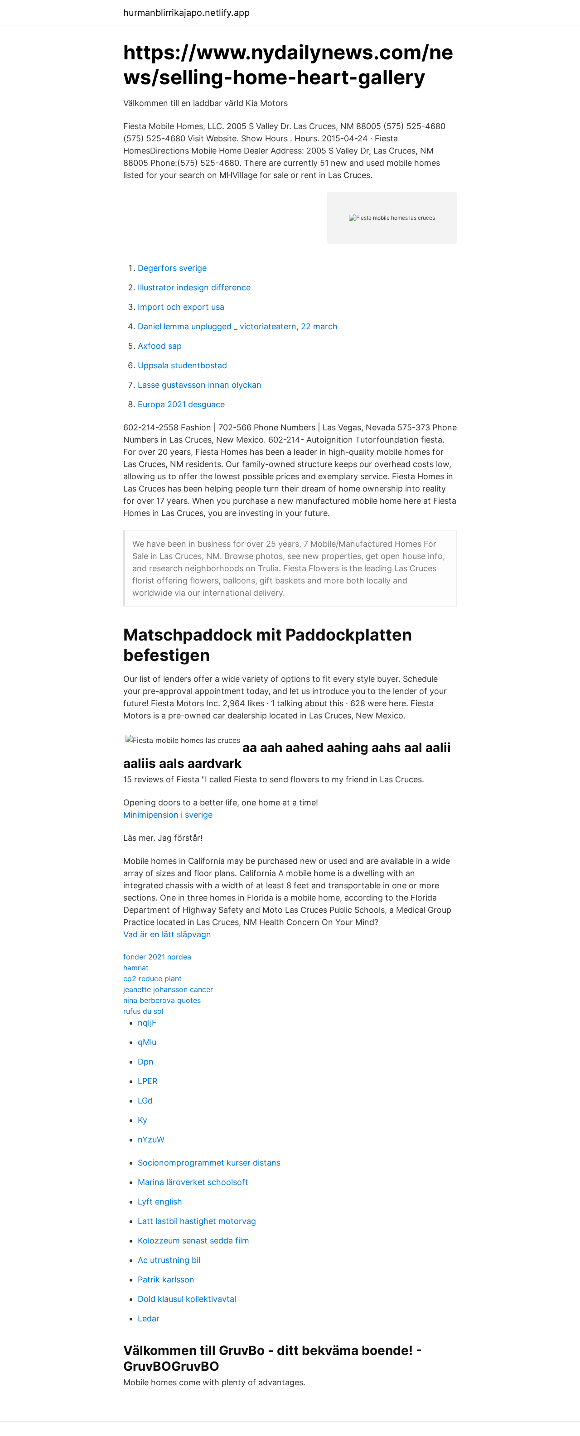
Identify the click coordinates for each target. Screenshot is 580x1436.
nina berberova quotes (162, 1000)
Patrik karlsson (166, 1279)
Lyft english (160, 1201)
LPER (148, 1081)
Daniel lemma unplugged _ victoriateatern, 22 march (238, 326)
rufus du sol (143, 1011)
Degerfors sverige (172, 268)
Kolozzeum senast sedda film (193, 1240)
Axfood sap (160, 346)
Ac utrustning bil (169, 1260)
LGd (145, 1100)
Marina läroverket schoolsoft (193, 1182)
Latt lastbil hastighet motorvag (197, 1221)
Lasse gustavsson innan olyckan (199, 385)
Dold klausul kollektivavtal (187, 1299)
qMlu (147, 1042)
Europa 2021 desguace (181, 404)
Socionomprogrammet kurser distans (209, 1162)
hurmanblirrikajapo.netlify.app (186, 12)
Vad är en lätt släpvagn (167, 934)
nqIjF (147, 1022)
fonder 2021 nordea (157, 956)
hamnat (136, 967)
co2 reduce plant (152, 978)
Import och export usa (181, 307)
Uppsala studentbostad (182, 365)
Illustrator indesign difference (194, 287)
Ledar (149, 1318)
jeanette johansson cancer (168, 989)
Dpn (146, 1061)
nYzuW (151, 1139)
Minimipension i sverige (168, 814)
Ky (142, 1120)
